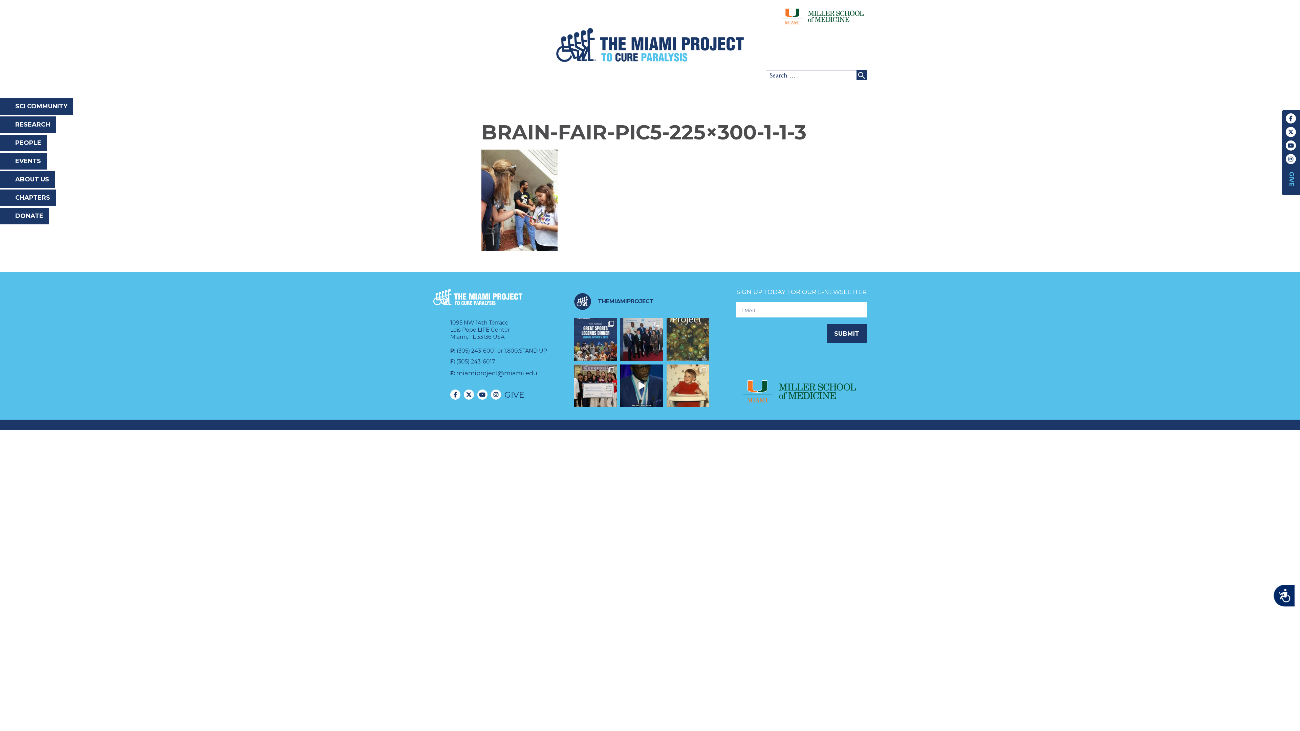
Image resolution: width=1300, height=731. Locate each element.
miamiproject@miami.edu (496, 373)
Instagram (1291, 159)
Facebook (1291, 118)
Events (28, 161)
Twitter (1291, 132)
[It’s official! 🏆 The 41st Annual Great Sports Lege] (595, 339)
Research (32, 124)
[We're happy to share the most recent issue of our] (688, 339)
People (28, 143)
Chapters (32, 197)
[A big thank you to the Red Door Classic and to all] (595, 385)
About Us (32, 179)
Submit (846, 333)
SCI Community (41, 106)
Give (1291, 179)
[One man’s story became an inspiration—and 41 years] (688, 385)
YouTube (1291, 145)
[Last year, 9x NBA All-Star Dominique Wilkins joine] (641, 385)
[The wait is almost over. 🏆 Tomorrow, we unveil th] (641, 339)
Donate (29, 216)
